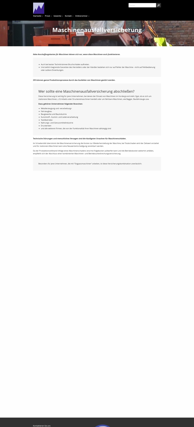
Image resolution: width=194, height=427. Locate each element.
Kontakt (68, 16)
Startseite (37, 16)
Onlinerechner (81, 16)
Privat (47, 16)
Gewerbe (57, 16)
